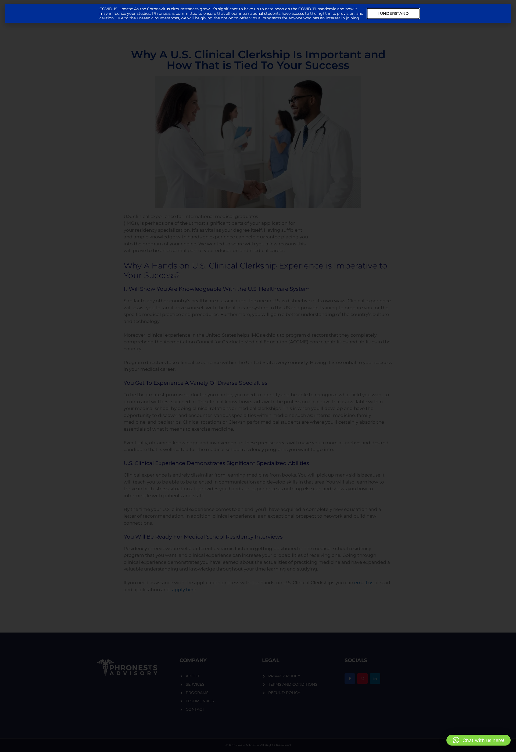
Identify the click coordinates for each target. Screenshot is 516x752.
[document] (258, 376)
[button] (478, 740)
